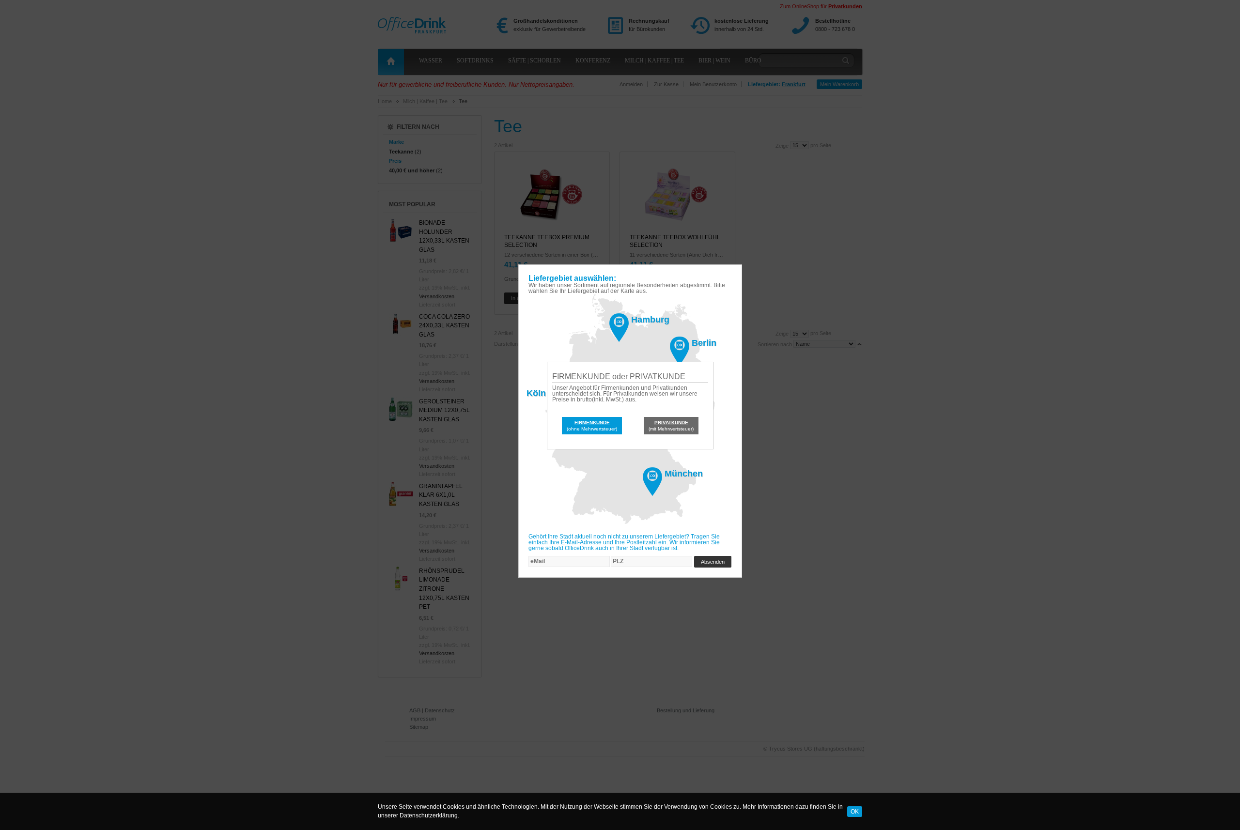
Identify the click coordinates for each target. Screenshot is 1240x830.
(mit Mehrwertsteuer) (671, 425)
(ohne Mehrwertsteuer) (592, 425)
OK (855, 811)
